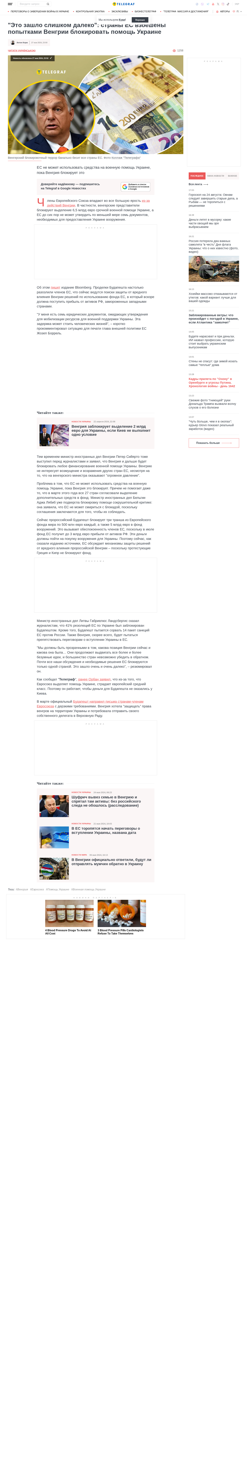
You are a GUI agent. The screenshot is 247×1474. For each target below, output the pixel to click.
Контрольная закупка (90, 11)
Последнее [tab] (197, 176)
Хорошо (140, 20)
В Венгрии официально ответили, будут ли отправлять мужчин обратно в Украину (111, 862)
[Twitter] (218, 4)
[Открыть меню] (10, 4)
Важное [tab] (232, 176)
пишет (55, 287)
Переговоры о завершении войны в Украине (40, 11)
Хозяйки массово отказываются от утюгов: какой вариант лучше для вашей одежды (213, 297)
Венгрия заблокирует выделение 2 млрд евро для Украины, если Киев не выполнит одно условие (111, 431)
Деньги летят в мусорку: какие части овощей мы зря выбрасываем (210, 223)
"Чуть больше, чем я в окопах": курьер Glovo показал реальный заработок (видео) (211, 425)
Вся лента (195, 184)
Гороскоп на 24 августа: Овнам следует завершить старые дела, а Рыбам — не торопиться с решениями (213, 200)
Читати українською (21, 50)
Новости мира (79, 855)
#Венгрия (22, 889)
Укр (237, 4)
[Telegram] (208, 4)
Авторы (225, 11)
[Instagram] (222, 4)
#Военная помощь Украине (88, 889)
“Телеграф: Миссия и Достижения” (186, 11)
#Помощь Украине (57, 889)
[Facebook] (197, 4)
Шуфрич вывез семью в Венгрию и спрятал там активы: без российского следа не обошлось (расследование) (106, 801)
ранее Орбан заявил (94, 679)
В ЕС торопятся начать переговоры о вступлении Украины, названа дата (106, 830)
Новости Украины (81, 422)
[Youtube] (213, 4)
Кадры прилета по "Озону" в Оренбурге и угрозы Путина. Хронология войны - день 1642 (212, 382)
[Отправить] (48, 4)
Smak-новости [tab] (215, 176)
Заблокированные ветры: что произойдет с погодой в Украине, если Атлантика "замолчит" (214, 319)
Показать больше (208, 442)
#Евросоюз (37, 889)
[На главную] (123, 4)
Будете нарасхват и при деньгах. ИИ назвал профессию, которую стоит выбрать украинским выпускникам (212, 342)
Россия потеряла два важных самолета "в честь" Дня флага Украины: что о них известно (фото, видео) (213, 246)
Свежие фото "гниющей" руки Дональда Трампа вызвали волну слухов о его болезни (212, 404)
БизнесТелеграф (145, 11)
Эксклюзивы (119, 11)
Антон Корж (22, 43)
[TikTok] (228, 4)
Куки (122, 19)
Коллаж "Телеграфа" (126, 157)
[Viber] (202, 4)
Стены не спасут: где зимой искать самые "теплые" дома (213, 363)
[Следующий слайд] (241, 11)
